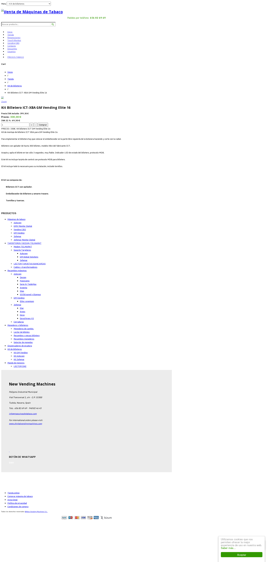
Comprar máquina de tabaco (20, 496)
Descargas (12, 48)
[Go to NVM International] (7, 54)
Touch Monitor (14, 40)
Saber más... (228, 548)
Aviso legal (12, 499)
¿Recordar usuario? (16, 560)
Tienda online (13, 493)
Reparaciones (13, 37)
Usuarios (11, 51)
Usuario (6, 532)
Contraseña (8, 539)
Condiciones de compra (17, 506)
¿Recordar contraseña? (18, 557)
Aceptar (241, 555)
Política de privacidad (17, 503)
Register (16, 523)
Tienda (10, 34)
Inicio (9, 31)
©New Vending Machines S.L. (36, 511)
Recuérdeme (12, 545)
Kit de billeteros (14, 85)
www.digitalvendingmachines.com (25, 423)
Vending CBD (13, 43)
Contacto (11, 45)
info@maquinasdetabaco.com (23, 413)
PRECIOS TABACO (15, 57)
